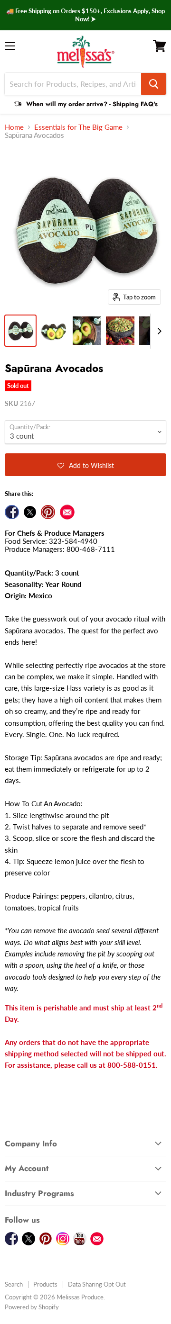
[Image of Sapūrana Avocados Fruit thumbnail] (20, 330)
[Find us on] (67, 512)
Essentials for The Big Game (78, 127)
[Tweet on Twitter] (30, 512)
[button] (85, 464)
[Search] (153, 84)
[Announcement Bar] (85, 15)
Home (14, 127)
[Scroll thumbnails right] (157, 331)
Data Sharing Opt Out (97, 1284)
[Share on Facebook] (12, 512)
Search (14, 1284)
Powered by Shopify (32, 1307)
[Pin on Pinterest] (48, 512)
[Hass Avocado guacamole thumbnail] (120, 330)
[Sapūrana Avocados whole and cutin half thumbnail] (87, 330)
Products (45, 1284)
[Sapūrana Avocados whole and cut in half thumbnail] (53, 330)
